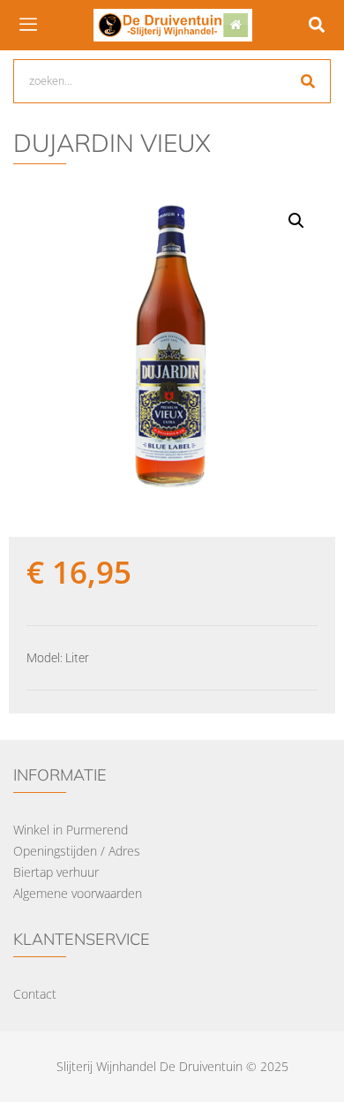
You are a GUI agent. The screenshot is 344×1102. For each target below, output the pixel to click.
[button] (316, 25)
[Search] (308, 81)
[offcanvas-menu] (28, 24)
